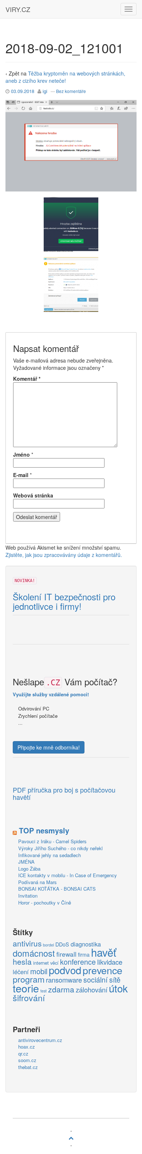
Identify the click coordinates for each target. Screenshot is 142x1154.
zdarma (61, 989)
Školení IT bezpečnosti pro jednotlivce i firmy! (64, 601)
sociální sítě (102, 980)
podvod (65, 970)
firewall (66, 954)
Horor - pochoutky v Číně (44, 902)
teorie (26, 988)
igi (45, 91)
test (43, 991)
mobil (38, 971)
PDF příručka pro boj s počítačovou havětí (64, 793)
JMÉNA (26, 861)
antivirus (27, 943)
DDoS (62, 944)
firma (84, 954)
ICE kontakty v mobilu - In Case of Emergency (67, 875)
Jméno (21, 454)
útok (118, 988)
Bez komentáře (71, 91)
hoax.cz (26, 1046)
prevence (102, 970)
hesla (22, 961)
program (28, 979)
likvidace (109, 962)
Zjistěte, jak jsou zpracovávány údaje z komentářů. (63, 554)
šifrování (29, 998)
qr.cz (23, 1053)
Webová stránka (33, 495)
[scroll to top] (71, 1137)
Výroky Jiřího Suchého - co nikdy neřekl (60, 848)
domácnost (34, 953)
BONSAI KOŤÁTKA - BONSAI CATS (57, 888)
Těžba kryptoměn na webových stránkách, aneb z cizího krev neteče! (65, 77)
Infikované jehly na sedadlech (49, 855)
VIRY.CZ (17, 9)
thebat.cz (28, 1067)
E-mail (20, 475)
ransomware (64, 980)
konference (78, 962)
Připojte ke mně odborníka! (48, 747)
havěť (103, 952)
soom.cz (27, 1060)
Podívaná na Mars (37, 882)
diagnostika (86, 944)
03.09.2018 (22, 91)
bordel (48, 945)
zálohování (91, 990)
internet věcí (46, 962)
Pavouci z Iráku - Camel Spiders (52, 841)
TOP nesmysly (44, 830)
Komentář (26, 378)
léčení (21, 972)
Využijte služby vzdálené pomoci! (51, 694)
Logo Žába (29, 868)
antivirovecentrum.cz (40, 1040)
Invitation (28, 895)
